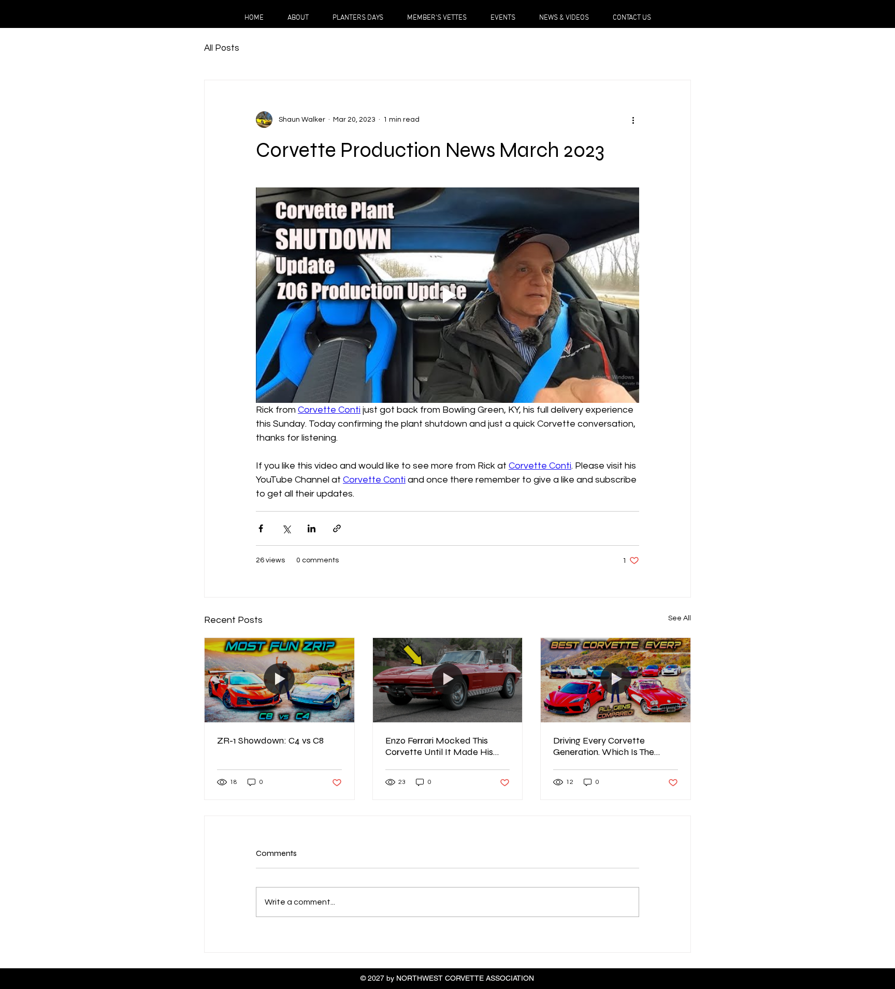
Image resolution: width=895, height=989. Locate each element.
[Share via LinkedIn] (311, 528)
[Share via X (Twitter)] (286, 528)
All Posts (221, 48)
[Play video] (447, 295)
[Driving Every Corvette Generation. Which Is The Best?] (615, 680)
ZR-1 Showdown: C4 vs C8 (270, 740)
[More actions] (633, 119)
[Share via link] (337, 528)
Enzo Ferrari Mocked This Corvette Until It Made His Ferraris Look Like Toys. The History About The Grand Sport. (440, 746)
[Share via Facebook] (261, 528)
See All (679, 618)
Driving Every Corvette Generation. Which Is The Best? (603, 746)
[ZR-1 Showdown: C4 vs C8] (279, 680)
